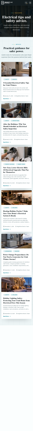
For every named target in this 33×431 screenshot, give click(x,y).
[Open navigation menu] (30, 2)
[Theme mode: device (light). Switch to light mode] (26, 2)
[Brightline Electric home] (7, 3)
